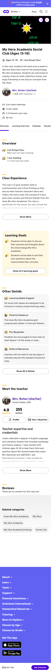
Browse (14, 11)
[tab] (4, 126)
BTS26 (38, 2)
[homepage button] (6, 11)
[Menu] (46, 11)
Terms (27, 5)
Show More (25, 216)
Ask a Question (39, 419)
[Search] (41, 11)
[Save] (47, 20)
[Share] (41, 20)
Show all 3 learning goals (25, 271)
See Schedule (40, 667)
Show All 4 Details (25, 371)
